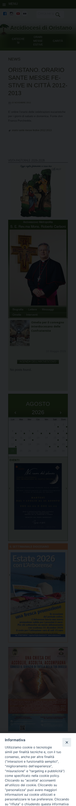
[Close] (66, 742)
